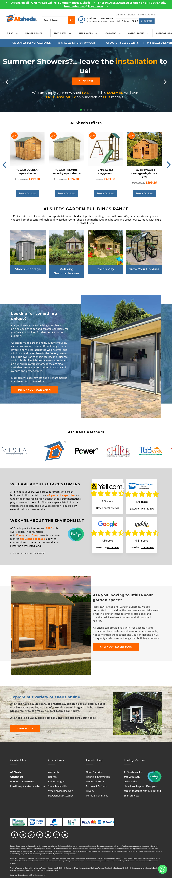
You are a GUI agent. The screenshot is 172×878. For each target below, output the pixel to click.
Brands (131, 14)
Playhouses (95, 6)
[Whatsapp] (162, 869)
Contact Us (16, 776)
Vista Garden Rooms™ (60, 790)
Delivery (120, 14)
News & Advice (146, 14)
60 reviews (113, 547)
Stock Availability (57, 786)
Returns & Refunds (96, 786)
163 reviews (147, 508)
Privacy (90, 790)
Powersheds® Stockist (60, 795)
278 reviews (147, 547)
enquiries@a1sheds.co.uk (31, 786)
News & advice (94, 772)
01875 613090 (26, 781)
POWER (34, 3)
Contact (162, 14)
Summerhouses (68, 3)
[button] (135, 21)
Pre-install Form (95, 781)
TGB (151, 3)
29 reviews (113, 508)
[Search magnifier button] (71, 20)
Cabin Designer (57, 781)
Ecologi (20, 535)
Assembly (53, 772)
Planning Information (98, 776)
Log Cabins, (50, 3)
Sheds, (161, 3)
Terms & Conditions (97, 795)
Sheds (86, 3)
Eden (34, 535)
